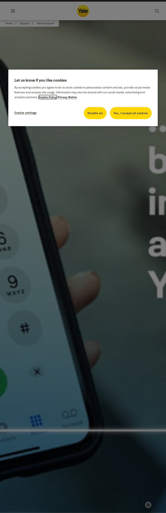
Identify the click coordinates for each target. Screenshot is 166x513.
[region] (83, 98)
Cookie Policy (48, 97)
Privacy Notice (67, 97)
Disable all (95, 113)
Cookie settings (25, 113)
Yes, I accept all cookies (131, 113)
